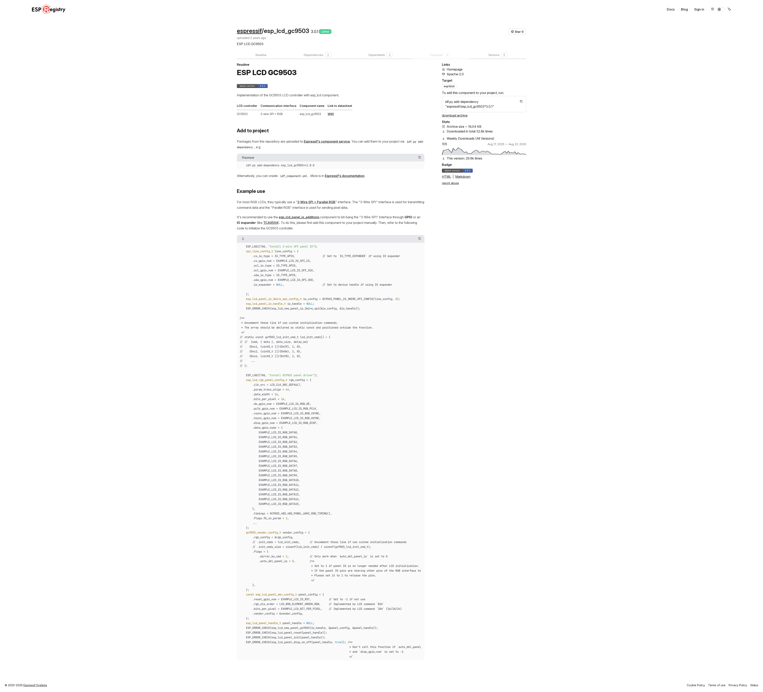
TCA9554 (270, 223)
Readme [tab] (261, 55)
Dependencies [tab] (316, 55)
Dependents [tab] (379, 55)
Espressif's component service (327, 141)
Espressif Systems (35, 685)
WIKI (331, 114)
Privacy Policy (738, 685)
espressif (249, 30)
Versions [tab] (496, 55)
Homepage (455, 69)
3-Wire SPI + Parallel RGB (316, 202)
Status (754, 685)
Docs (671, 9)
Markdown (463, 177)
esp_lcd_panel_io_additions (299, 217)
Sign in (699, 9)
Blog (684, 9)
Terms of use (716, 685)
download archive (455, 115)
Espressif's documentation (344, 176)
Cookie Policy (696, 685)
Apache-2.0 (455, 74)
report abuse (450, 183)
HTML (446, 177)
